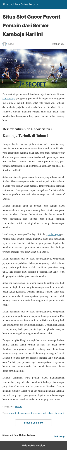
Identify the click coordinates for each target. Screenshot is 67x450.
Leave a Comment (33, 422)
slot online (48, 413)
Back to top (59, 436)
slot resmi (59, 413)
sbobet (12, 413)
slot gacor (22, 413)
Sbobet (18, 406)
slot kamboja (8, 98)
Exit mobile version (33, 445)
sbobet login (54, 234)
